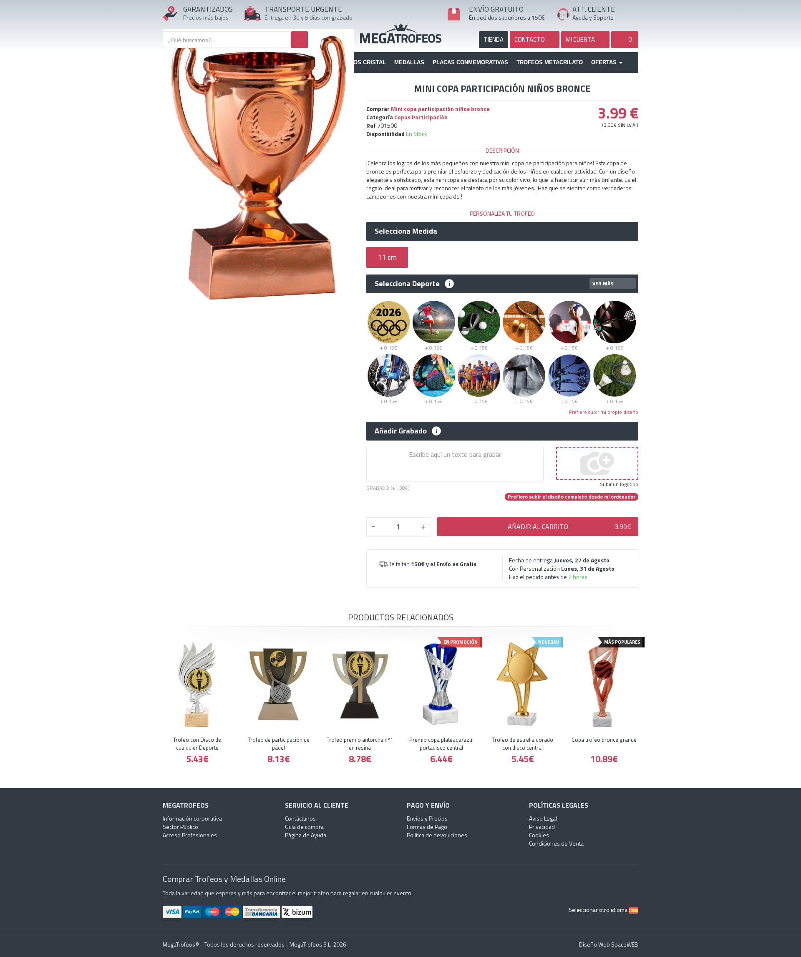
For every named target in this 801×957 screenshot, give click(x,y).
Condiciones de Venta (556, 843)
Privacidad (542, 826)
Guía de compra (304, 826)
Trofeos (400, 33)
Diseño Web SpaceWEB (608, 944)
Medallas (409, 62)
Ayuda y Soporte (593, 17)
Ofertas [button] (604, 62)
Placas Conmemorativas (470, 62)
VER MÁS (602, 283)
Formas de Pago (427, 826)
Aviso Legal (543, 818)
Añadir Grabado (401, 431)
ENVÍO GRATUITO (496, 9)
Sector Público (180, 826)
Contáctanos (300, 818)
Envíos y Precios (427, 818)
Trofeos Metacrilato (549, 62)
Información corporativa (192, 818)
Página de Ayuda (305, 835)
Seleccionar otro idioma (599, 909)
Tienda (494, 39)
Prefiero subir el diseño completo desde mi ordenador (571, 497)
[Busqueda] (299, 39)
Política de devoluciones (437, 835)
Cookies (539, 835)
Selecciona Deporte (407, 283)
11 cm (387, 257)
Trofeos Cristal (360, 62)
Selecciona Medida (406, 231)
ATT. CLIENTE (593, 9)
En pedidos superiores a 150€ (507, 17)
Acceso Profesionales (190, 835)
